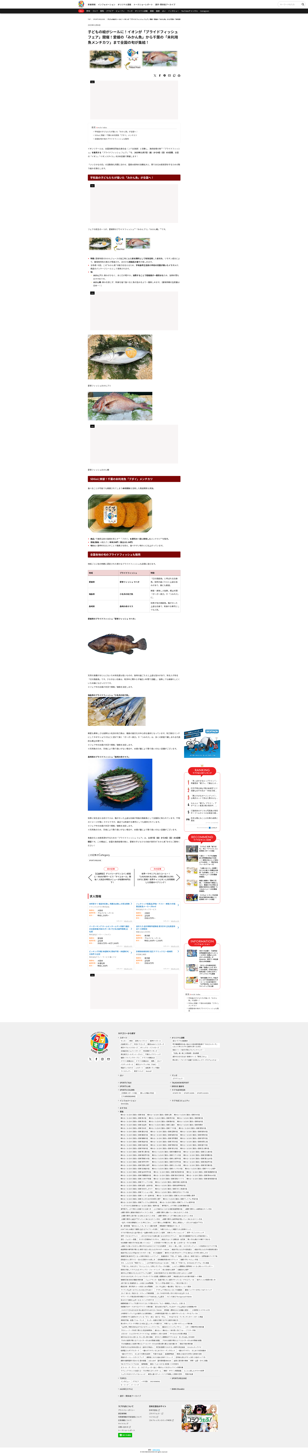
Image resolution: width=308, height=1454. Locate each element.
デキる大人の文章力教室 (178, 1333)
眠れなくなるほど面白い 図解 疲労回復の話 (202, 1179)
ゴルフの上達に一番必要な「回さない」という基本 (173, 1286)
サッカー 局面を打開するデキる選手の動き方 (162, 1320)
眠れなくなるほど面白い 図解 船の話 (190, 1121)
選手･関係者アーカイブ (165, 4)
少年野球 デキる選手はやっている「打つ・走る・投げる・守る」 (143, 1317)
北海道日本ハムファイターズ (131, 1051)
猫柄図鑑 (144, 1364)
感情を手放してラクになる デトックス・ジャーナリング (140, 1269)
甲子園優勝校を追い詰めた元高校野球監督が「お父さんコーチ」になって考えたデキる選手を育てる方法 (195, 1045)
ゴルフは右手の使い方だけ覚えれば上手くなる (172, 1293)
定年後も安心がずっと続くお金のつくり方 (190, 1357)
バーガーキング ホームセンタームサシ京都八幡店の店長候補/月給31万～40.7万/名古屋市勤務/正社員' (109, 929)
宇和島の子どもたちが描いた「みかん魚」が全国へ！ (116, 131)
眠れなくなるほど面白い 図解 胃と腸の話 (135, 1152)
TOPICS (123, 1378)
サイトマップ (123, 1423)
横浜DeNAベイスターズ (156, 1044)
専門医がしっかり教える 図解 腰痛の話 (175, 1205)
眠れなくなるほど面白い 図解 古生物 (133, 1125)
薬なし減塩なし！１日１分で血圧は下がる (188, 1222)
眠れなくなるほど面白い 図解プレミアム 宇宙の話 (180, 1199)
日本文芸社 (124, 1104)
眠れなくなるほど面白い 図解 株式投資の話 (169, 1172)
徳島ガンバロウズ (127, 1068)
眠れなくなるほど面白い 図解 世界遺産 (164, 1138)
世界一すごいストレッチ (195, 1232)
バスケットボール (127, 1064)
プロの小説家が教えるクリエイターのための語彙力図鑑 (140, 1340)
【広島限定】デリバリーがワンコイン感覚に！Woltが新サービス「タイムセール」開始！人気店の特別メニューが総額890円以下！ (112, 878)
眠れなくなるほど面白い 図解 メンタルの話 (167, 1168)
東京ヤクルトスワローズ (129, 1047)
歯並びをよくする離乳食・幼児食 (173, 1239)
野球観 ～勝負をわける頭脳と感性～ (177, 1310)
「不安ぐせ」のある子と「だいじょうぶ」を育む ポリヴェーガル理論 (145, 1266)
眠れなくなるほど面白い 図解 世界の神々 (135, 1162)
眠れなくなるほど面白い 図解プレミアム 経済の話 (177, 1202)
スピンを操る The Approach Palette (179, 1296)
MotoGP (149, 1071)
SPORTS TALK (126, 1082)
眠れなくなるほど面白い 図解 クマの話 (162, 1128)
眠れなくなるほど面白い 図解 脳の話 (162, 1121)
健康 (158, 11)
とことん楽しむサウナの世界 (194, 1371)
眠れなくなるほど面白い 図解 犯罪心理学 (135, 1165)
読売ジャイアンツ (141, 1041)
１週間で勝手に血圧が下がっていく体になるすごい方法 (140, 1219)
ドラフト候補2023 (148, 1057)
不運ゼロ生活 (157, 1354)
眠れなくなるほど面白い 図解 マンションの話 (137, 1192)
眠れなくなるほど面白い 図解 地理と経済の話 (171, 1182)
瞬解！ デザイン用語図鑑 (172, 1371)
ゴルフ (95, 11)
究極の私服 (189, 1374)
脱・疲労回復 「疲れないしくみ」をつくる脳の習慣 (139, 1226)
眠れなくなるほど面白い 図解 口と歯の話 (197, 1152)
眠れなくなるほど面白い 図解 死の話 (162, 1118)
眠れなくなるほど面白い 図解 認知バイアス (169, 1179)
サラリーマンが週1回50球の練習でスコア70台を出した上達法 (142, 1296)
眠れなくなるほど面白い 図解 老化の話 (164, 1148)
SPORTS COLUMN (127, 1090)
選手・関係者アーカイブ (130, 1395)
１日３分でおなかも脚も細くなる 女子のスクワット (158, 1236)
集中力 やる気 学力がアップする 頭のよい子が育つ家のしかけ (186, 1253)
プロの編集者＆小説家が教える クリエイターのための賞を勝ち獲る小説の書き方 (149, 1344)
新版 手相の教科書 (186, 1344)
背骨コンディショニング (175, 1232)
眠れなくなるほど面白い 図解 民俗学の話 (197, 1162)
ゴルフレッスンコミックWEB (160, 1420)
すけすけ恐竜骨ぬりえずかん (149, 1239)
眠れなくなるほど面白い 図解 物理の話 (164, 1145)
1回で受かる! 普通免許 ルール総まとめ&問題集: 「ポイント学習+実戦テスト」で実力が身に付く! (154, 1283)
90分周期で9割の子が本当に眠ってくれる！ (136, 1243)
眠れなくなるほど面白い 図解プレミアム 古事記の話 (139, 1202)
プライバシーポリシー (126, 1410)
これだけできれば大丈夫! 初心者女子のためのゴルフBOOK (141, 1310)
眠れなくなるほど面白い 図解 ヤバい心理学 (200, 1168)
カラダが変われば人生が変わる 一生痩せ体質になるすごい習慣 (143, 1232)
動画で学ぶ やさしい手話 (189, 1259)
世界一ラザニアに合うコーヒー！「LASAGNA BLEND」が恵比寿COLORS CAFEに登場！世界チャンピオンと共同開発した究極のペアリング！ (156, 878)
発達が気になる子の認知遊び (182, 1249)
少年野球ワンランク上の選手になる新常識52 (136, 1313)
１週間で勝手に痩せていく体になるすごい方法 (171, 1212)
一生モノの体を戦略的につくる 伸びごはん (136, 1222)
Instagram (204, 11)
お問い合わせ (123, 1427)
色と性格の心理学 (169, 1269)
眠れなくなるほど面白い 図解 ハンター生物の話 (137, 1195)
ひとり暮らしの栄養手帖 (161, 1222)
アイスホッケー (126, 1071)
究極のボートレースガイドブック (132, 1357)
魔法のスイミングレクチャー (172, 1327)
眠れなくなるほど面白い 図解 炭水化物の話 (169, 1175)
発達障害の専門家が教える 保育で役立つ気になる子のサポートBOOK (145, 1249)
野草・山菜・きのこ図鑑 (199, 1360)
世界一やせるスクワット (129, 1236)
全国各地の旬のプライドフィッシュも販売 (112, 139)
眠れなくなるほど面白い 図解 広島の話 (134, 1145)
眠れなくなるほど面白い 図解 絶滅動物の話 (202, 1172)
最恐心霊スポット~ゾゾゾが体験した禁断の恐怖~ (165, 1374)
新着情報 (92, 4)
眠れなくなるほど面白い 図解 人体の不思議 (136, 1179)
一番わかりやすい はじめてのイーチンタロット (158, 1350)
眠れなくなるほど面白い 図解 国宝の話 (134, 1135)
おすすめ (123, 1108)
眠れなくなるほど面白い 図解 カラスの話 (166, 1155)
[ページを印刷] (179, 75)
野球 (88, 11)
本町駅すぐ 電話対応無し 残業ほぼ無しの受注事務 (109, 903)
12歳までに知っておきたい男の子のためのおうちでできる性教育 (143, 1246)
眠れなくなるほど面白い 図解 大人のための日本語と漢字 (140, 1199)
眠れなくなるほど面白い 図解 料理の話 (134, 1148)
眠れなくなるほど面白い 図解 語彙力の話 (135, 1158)
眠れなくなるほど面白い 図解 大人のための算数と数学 (176, 1195)
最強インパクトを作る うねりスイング (198, 1290)
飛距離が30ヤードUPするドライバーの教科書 (137, 1307)
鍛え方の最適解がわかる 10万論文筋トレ (193, 1236)
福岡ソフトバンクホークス (130, 1057)
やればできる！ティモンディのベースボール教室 (186, 1317)
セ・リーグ (124, 1385)
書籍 (152, 11)
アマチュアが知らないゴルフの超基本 (169, 1290)
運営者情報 (122, 1413)
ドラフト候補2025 (142, 1061)
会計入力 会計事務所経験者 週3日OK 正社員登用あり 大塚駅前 (155, 927)
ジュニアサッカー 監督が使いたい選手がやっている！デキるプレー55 (169, 1280)
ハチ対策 (144, 1381)
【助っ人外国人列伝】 (147, 1093)
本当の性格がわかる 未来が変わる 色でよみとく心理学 (173, 1273)
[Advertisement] (134, 101)
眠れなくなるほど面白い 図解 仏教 (159, 1115)
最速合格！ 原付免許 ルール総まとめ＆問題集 (137, 1286)
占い (164, 11)
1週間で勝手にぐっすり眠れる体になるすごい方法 (175, 1216)
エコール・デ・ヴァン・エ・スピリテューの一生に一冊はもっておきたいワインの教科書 (152, 1367)
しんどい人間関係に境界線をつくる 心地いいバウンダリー (192, 1266)
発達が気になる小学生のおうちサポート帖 (135, 1253)
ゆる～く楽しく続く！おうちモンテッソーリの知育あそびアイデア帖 (193, 1246)
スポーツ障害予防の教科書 (194, 1327)
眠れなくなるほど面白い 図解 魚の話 (133, 1118)
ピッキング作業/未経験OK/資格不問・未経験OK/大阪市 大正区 (109, 952)
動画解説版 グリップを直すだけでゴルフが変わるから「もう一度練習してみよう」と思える (153, 1303)
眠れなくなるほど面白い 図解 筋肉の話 (194, 1131)
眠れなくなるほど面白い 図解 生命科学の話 (136, 1172)
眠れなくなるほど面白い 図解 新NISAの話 (201, 1175)
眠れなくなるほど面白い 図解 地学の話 (194, 1138)
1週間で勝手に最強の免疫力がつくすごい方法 (137, 1212)
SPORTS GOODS (203, 1093)
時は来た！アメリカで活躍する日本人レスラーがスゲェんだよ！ (195, 1060)
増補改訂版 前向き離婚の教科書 (132, 1280)
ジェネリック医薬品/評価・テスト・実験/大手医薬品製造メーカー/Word (155, 905)
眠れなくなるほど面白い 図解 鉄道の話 (134, 1141)
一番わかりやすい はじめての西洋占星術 (135, 1354)
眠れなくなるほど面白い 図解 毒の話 (190, 1118)
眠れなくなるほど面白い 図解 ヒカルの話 (166, 1165)
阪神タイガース (155, 1041)
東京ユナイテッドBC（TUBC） (146, 1064)
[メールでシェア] (169, 75)
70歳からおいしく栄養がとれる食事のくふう (175, 1229)
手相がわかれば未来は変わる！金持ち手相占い (137, 1347)
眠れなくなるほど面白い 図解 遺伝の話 (134, 1131)
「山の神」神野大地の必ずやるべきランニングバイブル (140, 1327)
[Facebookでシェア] (159, 75)
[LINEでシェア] (164, 75)
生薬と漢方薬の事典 (181, 1360)
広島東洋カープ (126, 1044)
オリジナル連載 (124, 4)
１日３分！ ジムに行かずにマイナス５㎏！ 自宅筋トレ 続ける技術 (144, 1333)
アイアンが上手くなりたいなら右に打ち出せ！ (137, 1290)
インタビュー (173, 11)
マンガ (130, 11)
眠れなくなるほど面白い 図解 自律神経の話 (170, 1185)
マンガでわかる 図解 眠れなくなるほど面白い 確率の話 (140, 1205)
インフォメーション (106, 4)
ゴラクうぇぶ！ (178, 1078)
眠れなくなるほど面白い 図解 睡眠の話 (134, 1138)
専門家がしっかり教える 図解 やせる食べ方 (136, 1209)
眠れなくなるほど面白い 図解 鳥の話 (133, 1121)
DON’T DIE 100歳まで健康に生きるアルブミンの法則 (139, 1229)
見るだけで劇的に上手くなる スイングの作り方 (137, 1300)
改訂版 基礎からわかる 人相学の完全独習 (170, 1347)
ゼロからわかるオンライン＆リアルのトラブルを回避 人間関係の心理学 (146, 1276)
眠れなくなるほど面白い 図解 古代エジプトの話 (172, 1192)
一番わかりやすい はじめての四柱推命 (192, 1350)
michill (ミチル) (126, 1389)
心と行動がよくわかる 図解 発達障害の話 (168, 1209)
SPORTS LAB (125, 1086)
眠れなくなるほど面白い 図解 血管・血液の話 (137, 1185)
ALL (81, 11)
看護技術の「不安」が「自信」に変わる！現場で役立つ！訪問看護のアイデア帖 (189, 1256)
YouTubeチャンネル (189, 11)
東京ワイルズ (138, 1071)
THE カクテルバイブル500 (130, 1364)
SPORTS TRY (177, 1093)
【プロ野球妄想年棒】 (128, 1096)
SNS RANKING (155, 1381)
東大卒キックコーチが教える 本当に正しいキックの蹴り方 (141, 1323)
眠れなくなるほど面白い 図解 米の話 (187, 1115)
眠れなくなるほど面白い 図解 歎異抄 (190, 1125)
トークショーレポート (143, 4)
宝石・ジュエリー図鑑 (128, 1239)
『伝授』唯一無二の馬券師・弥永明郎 (186, 1053)
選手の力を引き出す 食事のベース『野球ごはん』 (190, 1056)
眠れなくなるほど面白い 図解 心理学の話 (166, 1158)
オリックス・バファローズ (149, 1047)
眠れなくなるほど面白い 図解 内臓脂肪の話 (136, 1175)
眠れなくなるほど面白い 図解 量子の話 (194, 1145)
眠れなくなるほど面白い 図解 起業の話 (164, 1131)
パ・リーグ (135, 1385)
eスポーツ (139, 1068)
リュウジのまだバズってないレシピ (133, 1374)
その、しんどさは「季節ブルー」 (132, 1263)
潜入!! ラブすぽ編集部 (180, 1041)
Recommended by (203, 827)
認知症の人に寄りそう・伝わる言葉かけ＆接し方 (138, 1259)
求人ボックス (128, 921)
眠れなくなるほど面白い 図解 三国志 (162, 1125)
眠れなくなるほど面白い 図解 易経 (133, 1115)
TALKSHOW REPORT (180, 1082)
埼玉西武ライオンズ (150, 1051)
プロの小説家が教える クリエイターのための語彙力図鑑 (182, 1340)
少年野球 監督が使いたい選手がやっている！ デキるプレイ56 (176, 1313)
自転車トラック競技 (152, 1068)
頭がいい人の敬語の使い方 (206, 1280)
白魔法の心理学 (183, 1269)
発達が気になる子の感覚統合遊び (206, 1249)
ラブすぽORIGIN (178, 1090)
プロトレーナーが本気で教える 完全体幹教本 (136, 1330)
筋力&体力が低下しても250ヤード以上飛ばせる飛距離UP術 (176, 1307)
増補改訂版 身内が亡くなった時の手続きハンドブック (140, 1256)
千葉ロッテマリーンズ (153, 1054)
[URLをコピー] (174, 75)
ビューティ (120, 11)
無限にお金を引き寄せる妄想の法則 (189, 1354)
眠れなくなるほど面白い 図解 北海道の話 (135, 1168)
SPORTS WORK (189, 1093)
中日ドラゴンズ (139, 1044)
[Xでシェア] (155, 75)
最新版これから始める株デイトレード (160, 1357)
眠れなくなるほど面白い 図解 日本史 (133, 1128)
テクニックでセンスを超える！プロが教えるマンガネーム (141, 1371)
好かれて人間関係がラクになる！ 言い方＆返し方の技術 (175, 1337)
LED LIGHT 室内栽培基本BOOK (160, 1360)
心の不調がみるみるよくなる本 (158, 1263)
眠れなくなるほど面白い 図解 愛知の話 (192, 1128)
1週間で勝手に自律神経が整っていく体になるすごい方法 (182, 1219)
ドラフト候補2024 (127, 1061)
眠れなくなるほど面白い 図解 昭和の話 (164, 1135)
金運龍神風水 (169, 1354)
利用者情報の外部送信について (130, 1417)
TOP (89, 19)
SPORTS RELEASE (99, 19)
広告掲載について (125, 1420)
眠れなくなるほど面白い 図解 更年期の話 (197, 1155)
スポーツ (123, 1037)
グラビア (109, 11)
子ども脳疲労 (157, 1253)
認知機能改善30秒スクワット (168, 1259)
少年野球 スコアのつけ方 (201, 1310)
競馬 (102, 11)
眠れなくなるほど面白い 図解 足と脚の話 (194, 1148)
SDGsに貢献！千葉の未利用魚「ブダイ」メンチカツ (116, 135)
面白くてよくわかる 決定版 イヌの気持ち (164, 1364)
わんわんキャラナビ (194, 1347)
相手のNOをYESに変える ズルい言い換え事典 (137, 1337)
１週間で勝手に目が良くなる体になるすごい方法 (138, 1216)
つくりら (152, 1417)
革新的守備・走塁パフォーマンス (132, 1320)
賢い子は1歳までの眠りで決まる (199, 1239)
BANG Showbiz (178, 1389)
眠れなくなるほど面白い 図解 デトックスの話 (137, 1182)
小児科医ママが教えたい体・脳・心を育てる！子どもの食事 (175, 1243)
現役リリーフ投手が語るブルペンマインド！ (188, 1050)
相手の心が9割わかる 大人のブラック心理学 (136, 1273)
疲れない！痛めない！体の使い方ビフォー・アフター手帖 (175, 1330)
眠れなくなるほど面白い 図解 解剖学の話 (135, 1155)
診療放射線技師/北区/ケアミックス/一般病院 (154, 951)
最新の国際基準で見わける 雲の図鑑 (133, 1360)
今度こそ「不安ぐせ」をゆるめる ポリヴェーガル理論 (190, 1263)
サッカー (124, 1041)
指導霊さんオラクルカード (130, 1350)
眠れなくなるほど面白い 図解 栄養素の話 (166, 1152)
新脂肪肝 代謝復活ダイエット (170, 1226)
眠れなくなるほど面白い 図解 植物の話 (194, 1135)
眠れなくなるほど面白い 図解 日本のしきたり (137, 1189)
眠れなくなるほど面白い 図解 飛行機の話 (197, 1165)
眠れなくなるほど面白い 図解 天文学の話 (166, 1162)
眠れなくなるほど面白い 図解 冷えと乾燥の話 (171, 1189)
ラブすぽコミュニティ (181, 1100)
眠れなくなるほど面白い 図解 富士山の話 (197, 1158)
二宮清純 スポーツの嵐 (129, 1093)
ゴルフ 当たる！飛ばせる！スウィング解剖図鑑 (137, 1293)
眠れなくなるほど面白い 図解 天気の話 (164, 1141)
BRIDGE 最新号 (178, 1086)
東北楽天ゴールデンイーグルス (132, 1054)
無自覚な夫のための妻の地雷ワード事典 (188, 1276)
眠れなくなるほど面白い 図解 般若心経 (194, 1141)
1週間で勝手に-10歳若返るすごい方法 (198, 1209)
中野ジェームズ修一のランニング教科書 (178, 1323)
